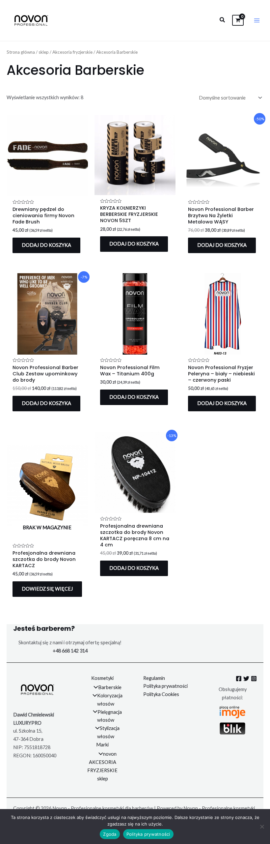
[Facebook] (239, 679)
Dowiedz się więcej (47, 589)
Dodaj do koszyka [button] (46, 245)
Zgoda (109, 834)
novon (110, 754)
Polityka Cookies (161, 694)
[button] (223, 20)
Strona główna (21, 52)
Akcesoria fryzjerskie (72, 52)
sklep (44, 52)
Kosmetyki (102, 678)
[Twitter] (246, 679)
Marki (102, 744)
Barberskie (110, 687)
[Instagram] (254, 679)
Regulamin (154, 678)
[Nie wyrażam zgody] (261, 826)
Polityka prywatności (165, 686)
